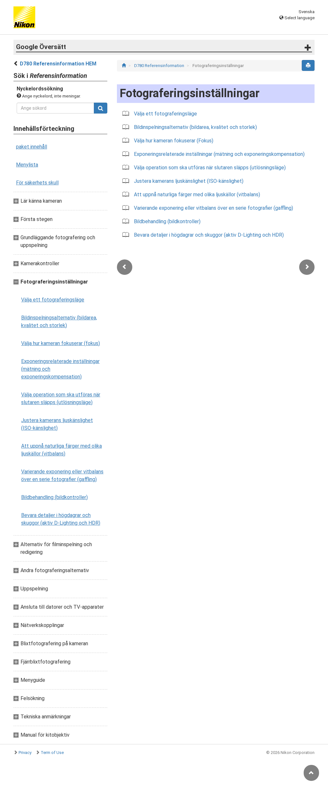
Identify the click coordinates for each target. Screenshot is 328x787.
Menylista (27, 165)
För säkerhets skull (37, 183)
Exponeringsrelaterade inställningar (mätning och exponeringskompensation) (60, 369)
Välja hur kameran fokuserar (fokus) (60, 343)
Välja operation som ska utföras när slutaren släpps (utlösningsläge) (60, 398)
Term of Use (52, 752)
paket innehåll (31, 147)
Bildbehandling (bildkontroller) (54, 497)
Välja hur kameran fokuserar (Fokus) (173, 141)
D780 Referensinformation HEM (58, 64)
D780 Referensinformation (159, 65)
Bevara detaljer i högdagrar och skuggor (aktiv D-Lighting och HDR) (60, 519)
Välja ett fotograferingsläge (52, 300)
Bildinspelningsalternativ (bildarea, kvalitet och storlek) (59, 321)
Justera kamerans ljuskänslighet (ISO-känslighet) (57, 424)
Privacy (25, 752)
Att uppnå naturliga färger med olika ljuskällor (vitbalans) (61, 450)
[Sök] (100, 108)
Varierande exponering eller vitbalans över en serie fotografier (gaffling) (62, 475)
